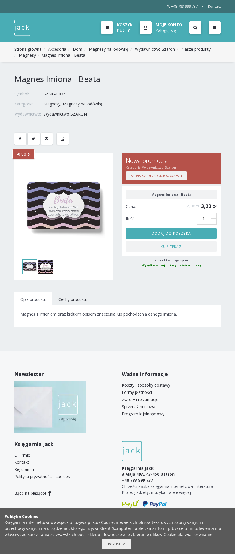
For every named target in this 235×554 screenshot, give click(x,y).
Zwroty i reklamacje (140, 399)
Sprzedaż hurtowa (138, 406)
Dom (77, 49)
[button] (161, 28)
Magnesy (27, 55)
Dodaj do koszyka (171, 233)
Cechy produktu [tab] (72, 299)
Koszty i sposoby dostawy (146, 385)
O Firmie (22, 455)
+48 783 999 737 (184, 6)
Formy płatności (137, 392)
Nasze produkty (196, 49)
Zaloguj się (166, 30)
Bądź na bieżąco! (30, 493)
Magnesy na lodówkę (108, 49)
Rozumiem (116, 544)
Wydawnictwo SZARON (65, 114)
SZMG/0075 (55, 94)
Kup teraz (171, 246)
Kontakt (214, 6)
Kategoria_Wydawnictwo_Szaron (156, 175)
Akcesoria (57, 49)
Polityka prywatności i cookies (42, 476)
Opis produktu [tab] (33, 299)
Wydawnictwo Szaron (155, 49)
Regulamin (24, 469)
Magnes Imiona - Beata (63, 55)
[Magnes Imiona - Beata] (63, 208)
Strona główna (28, 49)
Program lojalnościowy (143, 413)
